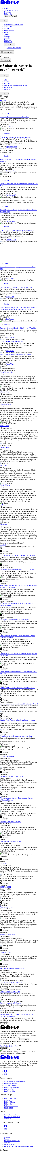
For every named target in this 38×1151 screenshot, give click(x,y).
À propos (7, 1137)
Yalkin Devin (4, 426)
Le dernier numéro (10, 1083)
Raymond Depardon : (10, 822)
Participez (7, 40)
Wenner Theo (4, 392)
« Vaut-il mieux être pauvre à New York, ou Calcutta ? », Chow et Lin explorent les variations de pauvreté (19, 308)
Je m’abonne (25, 1039)
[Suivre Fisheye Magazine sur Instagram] (5, 1074)
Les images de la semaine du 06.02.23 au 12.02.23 (17, 569)
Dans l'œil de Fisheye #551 (9, 1046)
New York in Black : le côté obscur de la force (15, 354)
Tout (5, 80)
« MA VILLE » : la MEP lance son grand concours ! (17, 688)
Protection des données (12, 1141)
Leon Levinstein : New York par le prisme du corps (17, 230)
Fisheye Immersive (10, 1098)
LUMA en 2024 (5, 887)
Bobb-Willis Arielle (6, 372)
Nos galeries (8, 1100)
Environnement (9, 30)
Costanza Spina (11, 171)
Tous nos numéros (10, 1085)
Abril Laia (3, 465)
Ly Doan (3, 505)
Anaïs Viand (10, 364)
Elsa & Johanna (5, 485)
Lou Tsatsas (10, 278)
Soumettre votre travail (11, 10)
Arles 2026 (8, 26)
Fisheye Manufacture (11, 1106)
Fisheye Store (8, 14)
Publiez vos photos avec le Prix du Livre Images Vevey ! (19, 704)
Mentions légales (9, 1144)
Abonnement (8, 8)
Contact (6, 1139)
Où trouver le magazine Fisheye (14, 1082)
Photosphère (8, 42)
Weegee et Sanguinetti (7, 934)
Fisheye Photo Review (11, 1087)
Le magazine (8, 1108)
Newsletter (7, 12)
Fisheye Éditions (9, 1102)
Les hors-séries (9, 1089)
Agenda (7, 38)
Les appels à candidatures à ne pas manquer (14, 620)
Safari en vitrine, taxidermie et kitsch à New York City (18, 328)
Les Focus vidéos (10, 1091)
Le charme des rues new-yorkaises (11, 341)
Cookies (7, 1143)
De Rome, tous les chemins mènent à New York (16, 287)
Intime (6, 32)
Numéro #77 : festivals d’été (13, 25)
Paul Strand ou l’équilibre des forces (12, 968)
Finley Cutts (10, 297)
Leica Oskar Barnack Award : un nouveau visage (16, 736)
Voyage (6, 34)
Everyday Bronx (5, 952)
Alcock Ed (3, 525)
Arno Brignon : (6, 907)
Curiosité (7, 36)
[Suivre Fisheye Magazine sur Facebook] (5, 1071)
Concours (7, 1119)
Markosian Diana (6, 404)
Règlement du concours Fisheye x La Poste (18, 1146)
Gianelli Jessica (5, 447)
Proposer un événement (12, 1117)
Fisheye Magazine (11, 982)
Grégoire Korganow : (12, 776)
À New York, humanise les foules (15, 137)
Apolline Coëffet (11, 147)
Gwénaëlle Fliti (11, 126)
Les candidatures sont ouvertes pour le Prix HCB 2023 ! (18, 555)
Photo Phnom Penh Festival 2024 (11, 841)
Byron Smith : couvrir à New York (14, 117)
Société (6, 28)
